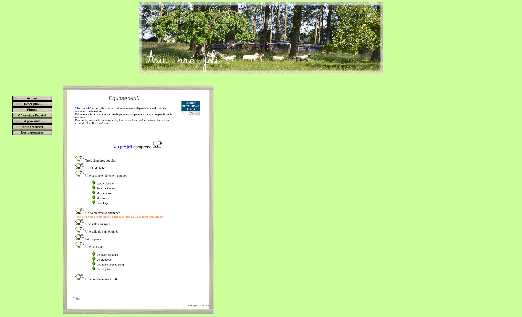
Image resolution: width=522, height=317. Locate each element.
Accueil (32, 98)
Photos (32, 109)
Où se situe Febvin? (32, 115)
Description (32, 104)
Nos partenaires (32, 132)
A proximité (32, 121)
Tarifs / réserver (32, 126)
